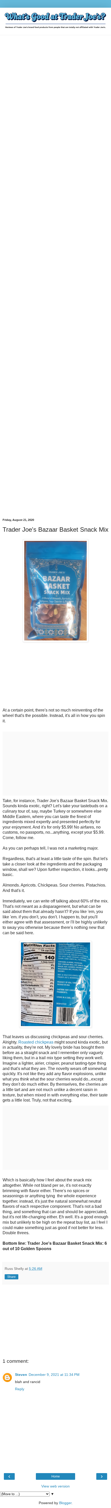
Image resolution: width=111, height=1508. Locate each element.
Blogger (65, 1503)
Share (11, 1277)
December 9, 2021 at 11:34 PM (54, 1375)
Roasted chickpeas (35, 1042)
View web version (55, 1486)
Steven (21, 1375)
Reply (19, 1389)
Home (55, 1476)
